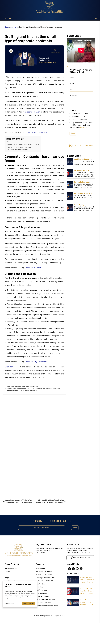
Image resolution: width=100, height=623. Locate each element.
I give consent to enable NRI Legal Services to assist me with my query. (81, 125)
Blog (19, 386)
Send (73, 133)
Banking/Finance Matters (45, 578)
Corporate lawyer (32, 112)
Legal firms (9, 367)
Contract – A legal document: (21, 147)
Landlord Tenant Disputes (45, 599)
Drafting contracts (15, 390)
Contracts (14, 27)
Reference (74, 110)
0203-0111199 (40, 552)
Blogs (7, 578)
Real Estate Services (43, 603)
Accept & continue (28, 603)
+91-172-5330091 (72, 552)
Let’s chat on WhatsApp (83, 145)
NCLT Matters (41, 590)
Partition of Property (44, 571)
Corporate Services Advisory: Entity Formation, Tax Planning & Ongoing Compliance (87, 604)
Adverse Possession (43, 596)
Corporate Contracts (26, 389)
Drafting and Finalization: (19, 149)
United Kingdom (11, 568)
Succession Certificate (44, 581)
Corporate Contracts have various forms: (23, 145)
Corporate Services (30, 386)
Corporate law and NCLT (35, 268)
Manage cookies (9, 603)
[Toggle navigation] (95, 18)
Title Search (40, 568)
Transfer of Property (44, 575)
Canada (7, 571)
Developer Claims (42, 593)
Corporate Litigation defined (36, 362)
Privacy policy (85, 127)
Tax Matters (40, 584)
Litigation (39, 587)
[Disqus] (34, 419)
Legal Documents (32, 390)
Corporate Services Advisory (36, 132)
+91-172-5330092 (84, 552)
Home (7, 27)
